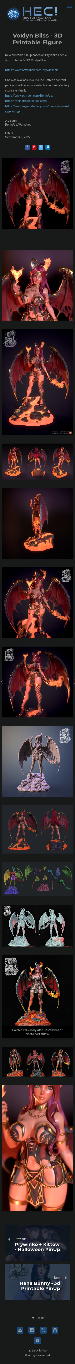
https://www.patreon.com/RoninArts (29, 95)
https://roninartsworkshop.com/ (26, 101)
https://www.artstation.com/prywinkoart (31, 70)
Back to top (39, 1350)
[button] (37, 1318)
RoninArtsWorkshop (18, 124)
